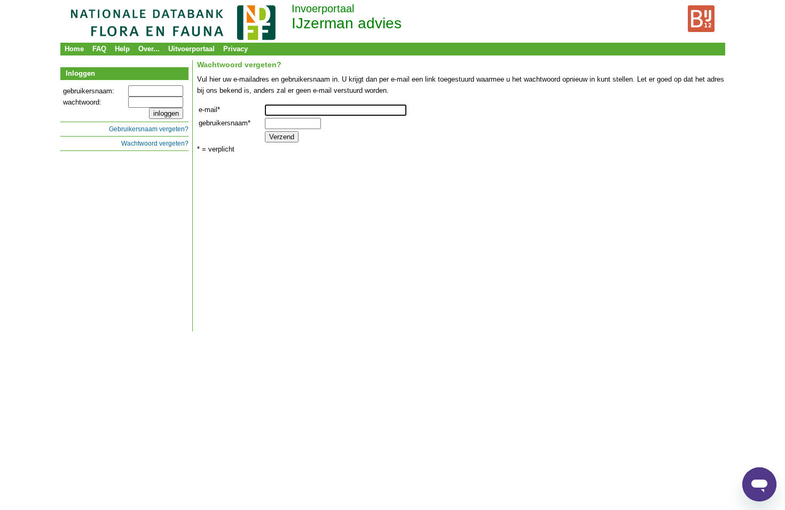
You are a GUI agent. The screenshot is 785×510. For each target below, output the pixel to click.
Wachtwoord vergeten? (155, 143)
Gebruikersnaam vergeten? (149, 128)
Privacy (235, 49)
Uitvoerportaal (191, 49)
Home (74, 49)
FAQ (99, 49)
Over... (149, 49)
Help (122, 49)
